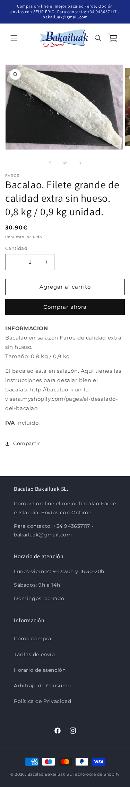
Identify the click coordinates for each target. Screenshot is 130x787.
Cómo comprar (33, 638)
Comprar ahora (65, 307)
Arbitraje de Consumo (42, 685)
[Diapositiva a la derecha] (80, 162)
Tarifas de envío (34, 654)
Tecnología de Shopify (96, 774)
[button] (13, 38)
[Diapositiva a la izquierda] (50, 162)
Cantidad (16, 248)
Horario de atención (40, 670)
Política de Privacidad (42, 701)
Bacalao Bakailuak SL (49, 774)
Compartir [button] (26, 443)
